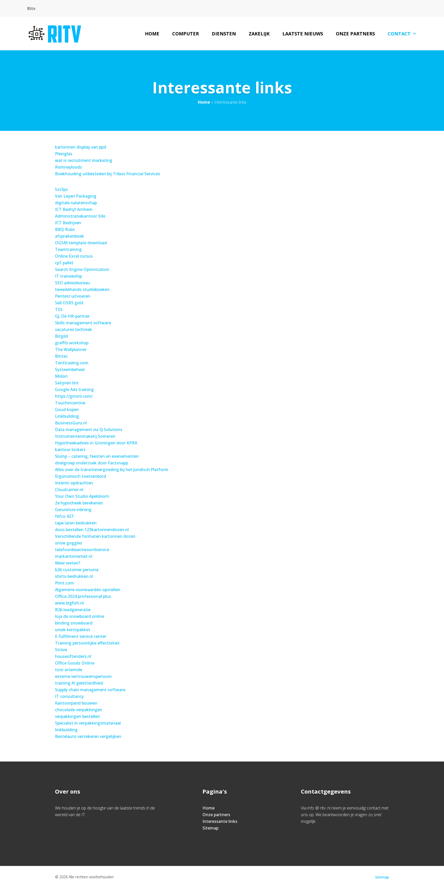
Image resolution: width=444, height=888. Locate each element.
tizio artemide (68, 669)
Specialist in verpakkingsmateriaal (88, 723)
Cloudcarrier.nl (69, 489)
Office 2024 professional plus (83, 596)
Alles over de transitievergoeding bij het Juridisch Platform (111, 469)
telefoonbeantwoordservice (82, 549)
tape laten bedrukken (76, 523)
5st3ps (61, 189)
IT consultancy (69, 696)
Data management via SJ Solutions (88, 429)
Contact (399, 34)
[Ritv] (54, 33)
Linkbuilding (67, 416)
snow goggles (68, 543)
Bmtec (61, 356)
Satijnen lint (67, 383)
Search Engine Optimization (82, 269)
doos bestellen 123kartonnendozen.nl (92, 529)
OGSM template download (81, 243)
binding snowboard (73, 623)
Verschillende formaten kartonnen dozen (95, 536)
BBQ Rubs (65, 229)
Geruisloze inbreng (73, 509)
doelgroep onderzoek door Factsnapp (91, 463)
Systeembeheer (70, 369)
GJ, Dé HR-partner (72, 316)
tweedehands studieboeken (82, 289)
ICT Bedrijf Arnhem (73, 209)
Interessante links (219, 821)
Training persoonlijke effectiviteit (87, 643)
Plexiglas (63, 154)
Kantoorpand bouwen (76, 703)
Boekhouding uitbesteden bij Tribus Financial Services (107, 174)
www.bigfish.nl (69, 603)
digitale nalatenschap (76, 203)
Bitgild (61, 336)
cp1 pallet (64, 263)
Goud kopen (67, 409)
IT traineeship (68, 276)
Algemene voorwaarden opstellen (87, 589)
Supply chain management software (90, 689)
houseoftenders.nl (73, 656)
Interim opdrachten (74, 483)
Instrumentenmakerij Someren (85, 436)
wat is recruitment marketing (83, 160)
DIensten (224, 34)
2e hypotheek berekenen (79, 503)
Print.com (64, 583)
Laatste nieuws (302, 34)
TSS (58, 309)
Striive (61, 649)
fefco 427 (64, 516)
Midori (61, 376)
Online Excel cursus (74, 256)
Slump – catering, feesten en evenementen (97, 456)
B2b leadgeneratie (72, 609)
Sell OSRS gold (69, 303)
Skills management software (83, 323)
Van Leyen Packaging (75, 196)
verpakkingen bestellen (77, 716)
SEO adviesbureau (72, 283)
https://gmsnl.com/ (74, 396)
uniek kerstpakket (72, 629)
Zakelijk (259, 34)
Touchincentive (70, 403)
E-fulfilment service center (80, 636)
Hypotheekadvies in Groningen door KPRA (96, 443)
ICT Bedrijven (68, 223)
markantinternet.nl (73, 556)
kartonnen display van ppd (80, 147)
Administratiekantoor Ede (80, 216)
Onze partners (355, 34)
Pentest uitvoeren (72, 296)
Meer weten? (67, 563)
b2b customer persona (76, 569)
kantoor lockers (70, 449)
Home (152, 34)
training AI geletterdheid (79, 683)
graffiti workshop (71, 343)
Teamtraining (68, 249)
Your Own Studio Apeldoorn (82, 496)
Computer (185, 34)
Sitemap (210, 828)
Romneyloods (68, 167)
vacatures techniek (73, 329)
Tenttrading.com (71, 363)
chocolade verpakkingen (78, 710)
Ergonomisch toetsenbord (80, 476)
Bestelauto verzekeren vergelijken (88, 736)
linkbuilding (66, 730)
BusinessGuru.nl (71, 423)
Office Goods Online (74, 663)
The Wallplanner (71, 349)
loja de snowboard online (79, 616)
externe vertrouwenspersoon (83, 676)
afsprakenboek (69, 236)
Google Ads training (74, 389)
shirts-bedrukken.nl (74, 576)
